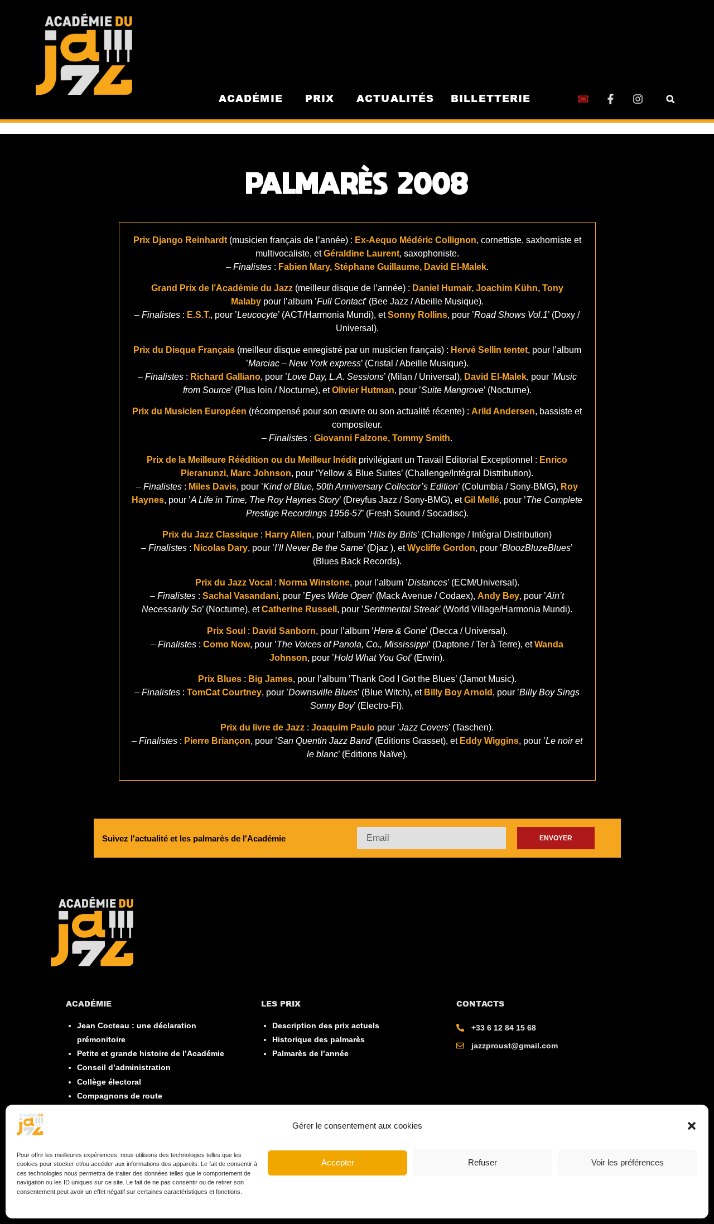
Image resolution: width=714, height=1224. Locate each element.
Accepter (337, 1162)
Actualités (395, 98)
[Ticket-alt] (583, 99)
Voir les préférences (627, 1162)
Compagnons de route (119, 1095)
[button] (691, 1125)
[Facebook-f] (610, 99)
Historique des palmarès (318, 1039)
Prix (319, 98)
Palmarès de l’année (310, 1053)
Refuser (482, 1162)
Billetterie (490, 98)
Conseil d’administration (124, 1067)
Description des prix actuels (325, 1025)
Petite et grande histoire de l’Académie (150, 1053)
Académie (251, 98)
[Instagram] (638, 99)
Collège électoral (109, 1081)
